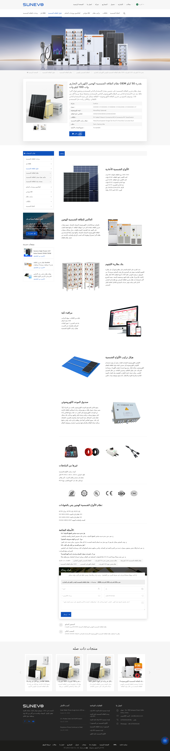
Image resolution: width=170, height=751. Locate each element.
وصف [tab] (62, 153)
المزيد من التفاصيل (39, 256)
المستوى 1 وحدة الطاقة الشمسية (99, 727)
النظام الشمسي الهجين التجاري (82, 560)
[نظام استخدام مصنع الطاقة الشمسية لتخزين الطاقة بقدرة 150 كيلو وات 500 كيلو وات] (38, 668)
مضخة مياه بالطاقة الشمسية (34, 181)
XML (115, 745)
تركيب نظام (96, 13)
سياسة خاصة (123, 745)
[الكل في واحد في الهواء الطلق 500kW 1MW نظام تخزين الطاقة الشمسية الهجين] (69, 668)
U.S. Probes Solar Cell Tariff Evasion (71, 718)
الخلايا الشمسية (115, 13)
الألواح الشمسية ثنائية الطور (98, 734)
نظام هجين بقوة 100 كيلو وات (107, 564)
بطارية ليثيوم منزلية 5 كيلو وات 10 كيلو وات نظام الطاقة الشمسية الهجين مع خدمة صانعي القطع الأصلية (132, 681)
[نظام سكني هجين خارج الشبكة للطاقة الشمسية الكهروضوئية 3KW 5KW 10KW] (100, 668)
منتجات (84, 745)
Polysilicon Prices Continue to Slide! (71, 727)
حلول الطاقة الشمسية (55, 13)
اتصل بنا (89, 4)
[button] (149, 672)
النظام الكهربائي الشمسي (87, 564)
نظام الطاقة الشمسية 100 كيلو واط (131, 560)
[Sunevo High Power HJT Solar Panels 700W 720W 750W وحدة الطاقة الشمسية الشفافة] (28, 252)
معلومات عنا (92, 745)
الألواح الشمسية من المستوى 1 (99, 723)
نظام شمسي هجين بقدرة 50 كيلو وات (106, 560)
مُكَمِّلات (105, 13)
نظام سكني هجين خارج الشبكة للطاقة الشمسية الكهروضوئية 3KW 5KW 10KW (101, 681)
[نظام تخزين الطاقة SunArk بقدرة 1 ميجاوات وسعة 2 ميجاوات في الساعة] (28, 264)
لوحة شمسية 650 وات (96, 730)
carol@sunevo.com (137, 716)
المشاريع (104, 4)
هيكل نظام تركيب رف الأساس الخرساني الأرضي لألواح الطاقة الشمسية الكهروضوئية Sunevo (43, 275)
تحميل (113, 4)
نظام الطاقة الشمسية (66, 72)
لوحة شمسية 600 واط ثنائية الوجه (100, 719)
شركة (97, 4)
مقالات (128, 4)
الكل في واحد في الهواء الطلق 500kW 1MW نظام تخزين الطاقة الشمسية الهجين (70, 681)
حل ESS (42, 13)
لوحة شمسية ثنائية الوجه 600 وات (100, 710)
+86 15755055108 (126, 720)
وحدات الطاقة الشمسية (30, 13)
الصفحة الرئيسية (78, 4)
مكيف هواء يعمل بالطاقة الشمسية (36, 177)
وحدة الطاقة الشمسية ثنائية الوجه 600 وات (99, 715)
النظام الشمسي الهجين (83, 72)
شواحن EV (86, 13)
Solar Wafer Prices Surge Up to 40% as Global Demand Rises (73, 710)
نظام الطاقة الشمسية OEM (69, 564)
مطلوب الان (78, 134)
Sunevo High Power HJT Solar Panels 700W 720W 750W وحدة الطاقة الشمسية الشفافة (42, 252)
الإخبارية (120, 4)
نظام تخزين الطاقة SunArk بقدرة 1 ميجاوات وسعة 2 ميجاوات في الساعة (43, 264)
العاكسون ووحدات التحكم (72, 13)
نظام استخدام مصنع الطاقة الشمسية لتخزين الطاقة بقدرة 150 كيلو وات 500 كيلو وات (39, 681)
